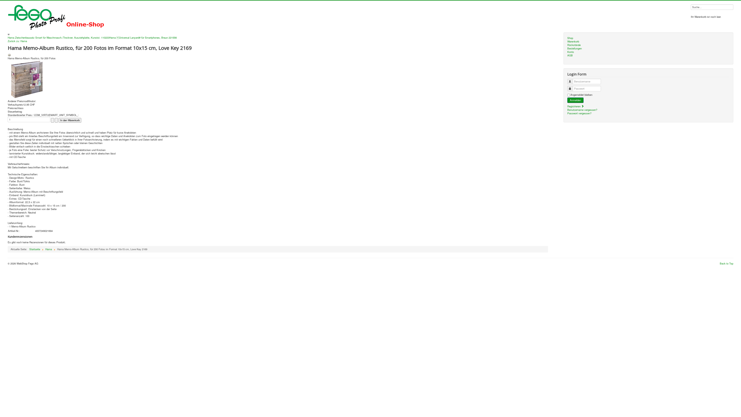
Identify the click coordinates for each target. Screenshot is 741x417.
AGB (570, 55)
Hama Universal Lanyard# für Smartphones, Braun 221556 (143, 37)
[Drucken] (9, 54)
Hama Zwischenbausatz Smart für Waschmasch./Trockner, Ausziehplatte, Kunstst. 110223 (58, 37)
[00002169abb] (27, 79)
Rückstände (574, 45)
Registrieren (574, 106)
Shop (570, 38)
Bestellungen (574, 48)
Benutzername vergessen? (582, 110)
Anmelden (575, 100)
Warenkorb (573, 41)
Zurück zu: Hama (17, 41)
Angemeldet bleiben (581, 95)
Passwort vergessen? (579, 113)
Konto (570, 52)
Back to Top (726, 263)
